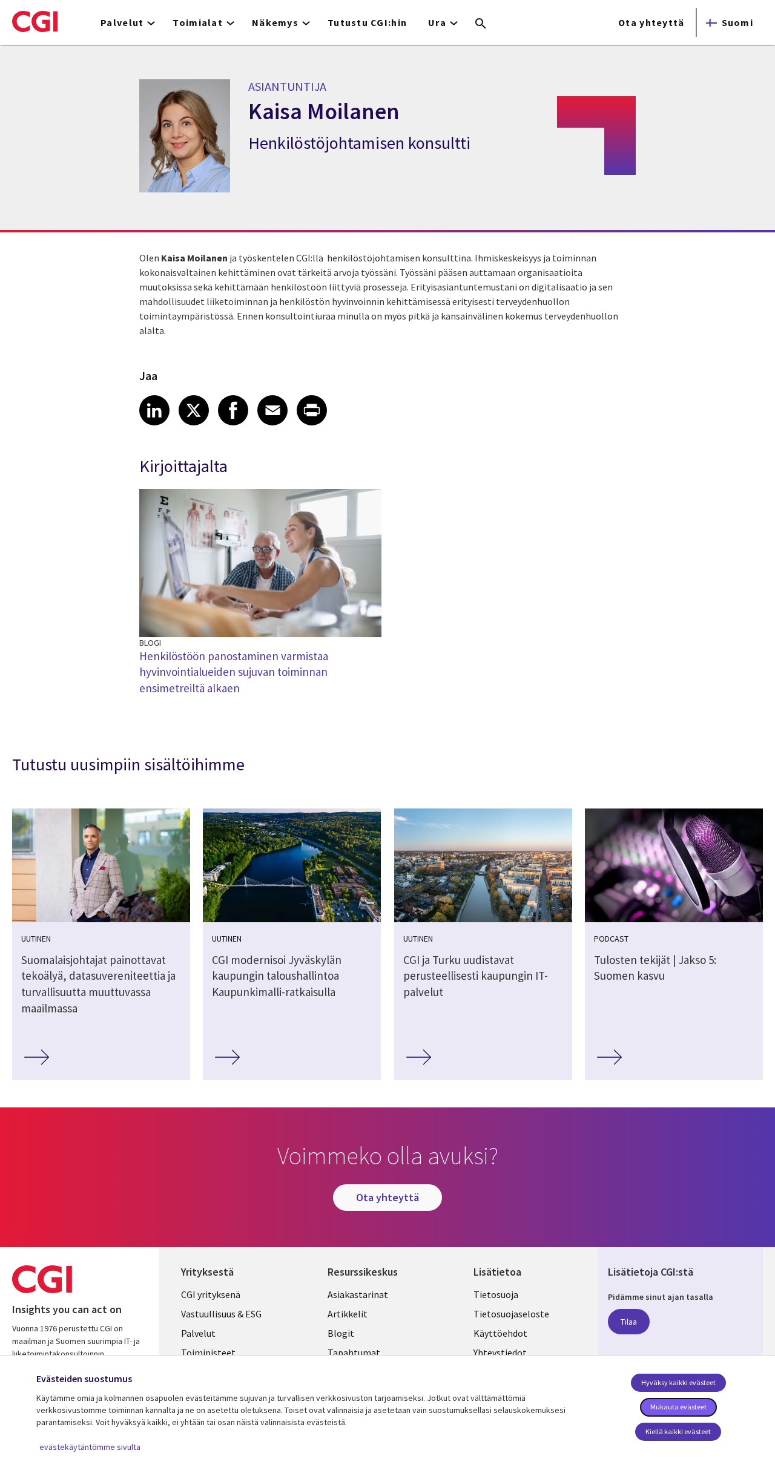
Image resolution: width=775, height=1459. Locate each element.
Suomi (737, 22)
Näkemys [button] (275, 22)
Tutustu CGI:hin (367, 22)
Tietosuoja (495, 1294)
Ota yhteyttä (651, 22)
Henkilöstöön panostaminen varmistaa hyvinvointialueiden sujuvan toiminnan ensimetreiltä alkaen (233, 672)
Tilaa (629, 1321)
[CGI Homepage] (35, 21)
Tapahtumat (354, 1352)
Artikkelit (348, 1314)
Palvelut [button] (122, 22)
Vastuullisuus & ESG (221, 1314)
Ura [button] (437, 22)
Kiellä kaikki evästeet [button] (678, 1431)
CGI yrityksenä (210, 1294)
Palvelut (198, 1333)
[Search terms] (481, 24)
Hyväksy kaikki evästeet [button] (678, 1382)
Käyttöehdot (500, 1333)
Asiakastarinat (358, 1294)
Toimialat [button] (198, 22)
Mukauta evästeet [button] (678, 1406)
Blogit (341, 1333)
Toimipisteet (208, 1352)
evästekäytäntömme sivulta (89, 1446)
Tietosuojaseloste (511, 1314)
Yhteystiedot (500, 1352)
